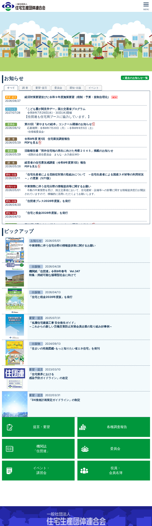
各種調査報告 (117, 427)
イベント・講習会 (41, 470)
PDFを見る (31, 142)
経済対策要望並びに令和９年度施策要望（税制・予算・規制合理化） (67, 97)
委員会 (115, 449)
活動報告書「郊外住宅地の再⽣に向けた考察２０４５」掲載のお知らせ (69, 150)
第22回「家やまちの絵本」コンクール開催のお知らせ (58, 124)
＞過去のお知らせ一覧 (135, 77)
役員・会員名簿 (116, 470)
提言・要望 (41, 427)
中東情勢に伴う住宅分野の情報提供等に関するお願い (58, 186)
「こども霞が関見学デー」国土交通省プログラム (55, 108)
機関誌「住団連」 (41, 448)
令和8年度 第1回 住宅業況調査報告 (47, 138)
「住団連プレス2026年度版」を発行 (48, 201)
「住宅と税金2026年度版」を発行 (46, 212)
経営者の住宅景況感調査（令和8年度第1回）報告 (55, 162)
